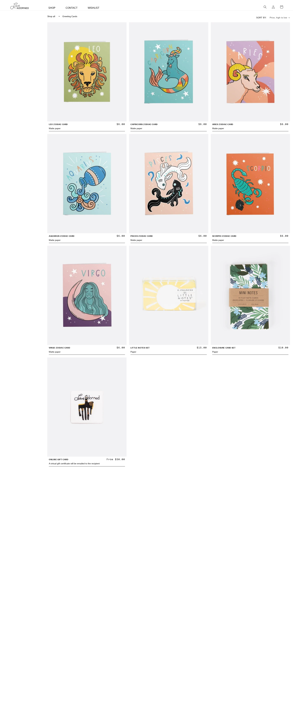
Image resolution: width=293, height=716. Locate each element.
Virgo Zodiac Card (59, 347)
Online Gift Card (58, 459)
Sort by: (261, 17)
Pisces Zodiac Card (141, 236)
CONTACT (72, 8)
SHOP (51, 8)
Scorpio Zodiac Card (224, 236)
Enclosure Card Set (224, 347)
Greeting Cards (69, 16)
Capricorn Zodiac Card (144, 124)
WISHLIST (93, 8)
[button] (265, 7)
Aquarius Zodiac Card (61, 236)
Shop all (51, 16)
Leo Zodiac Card (58, 124)
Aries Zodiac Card (222, 124)
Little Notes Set (140, 347)
